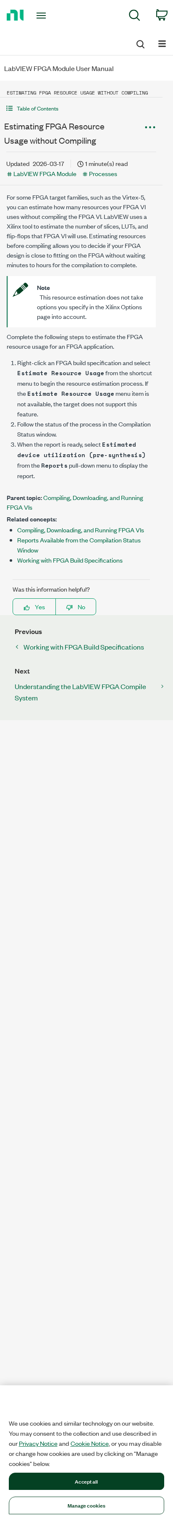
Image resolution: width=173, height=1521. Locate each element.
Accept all (86, 1481)
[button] (81, 108)
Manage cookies (87, 1505)
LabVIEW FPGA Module (44, 173)
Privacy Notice (38, 1443)
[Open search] (140, 43)
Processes (103, 173)
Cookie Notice (90, 1443)
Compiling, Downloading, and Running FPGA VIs (80, 529)
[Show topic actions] (150, 127)
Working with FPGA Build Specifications (70, 559)
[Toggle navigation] (43, 15)
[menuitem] (134, 16)
